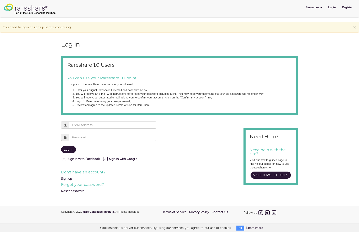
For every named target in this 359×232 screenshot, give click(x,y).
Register (347, 7)
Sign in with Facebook (84, 159)
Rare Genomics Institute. (99, 211)
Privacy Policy (199, 212)
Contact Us (220, 212)
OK (240, 228)
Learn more (254, 228)
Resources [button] (313, 7)
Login (332, 7)
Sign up (66, 178)
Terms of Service (174, 212)
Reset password (72, 191)
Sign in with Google (122, 159)
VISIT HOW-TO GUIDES (270, 175)
